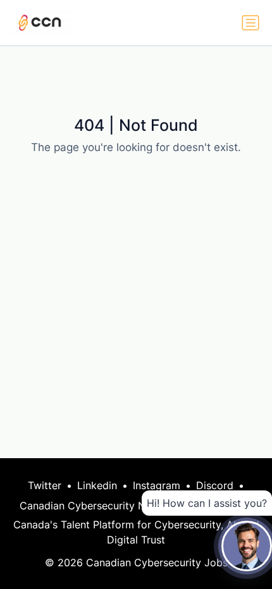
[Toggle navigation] (250, 23)
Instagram (156, 485)
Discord (214, 485)
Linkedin (97, 485)
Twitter (44, 485)
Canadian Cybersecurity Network (99, 505)
